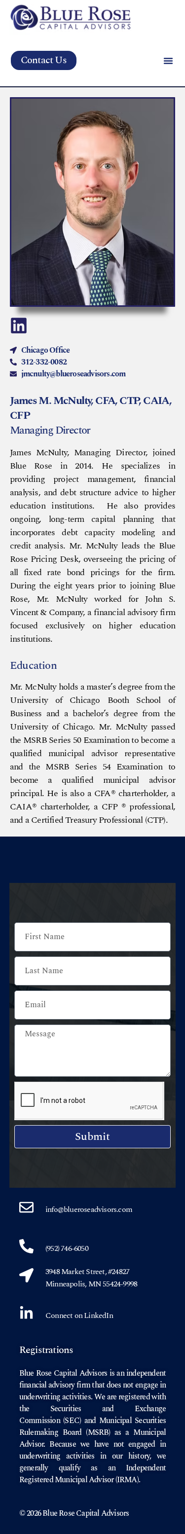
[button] (168, 60)
